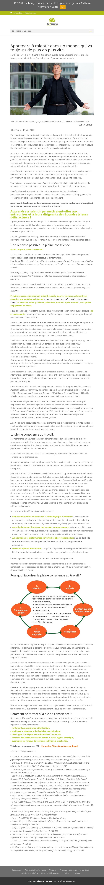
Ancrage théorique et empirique (74, 870)
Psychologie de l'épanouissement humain (55, 58)
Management (16, 58)
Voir (62, 7)
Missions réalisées (29, 873)
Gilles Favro (19, 55)
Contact (76, 873)
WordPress (71, 881)
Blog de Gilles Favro (50, 873)
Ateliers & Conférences (35, 870)
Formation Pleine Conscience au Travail (59, 746)
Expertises (16, 870)
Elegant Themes (44, 881)
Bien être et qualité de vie (52, 55)
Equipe (66, 873)
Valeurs (52, 870)
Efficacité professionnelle (76, 55)
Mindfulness (29, 58)
